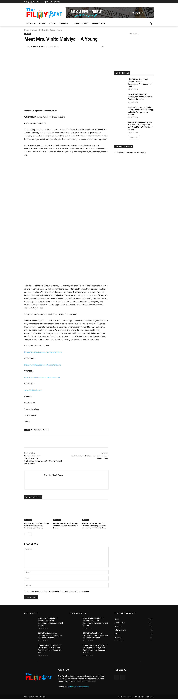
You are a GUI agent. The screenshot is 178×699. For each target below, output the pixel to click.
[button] (151, 23)
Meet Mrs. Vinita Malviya (39, 430)
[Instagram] (152, 1)
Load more (133, 137)
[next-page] (29, 533)
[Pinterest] (52, 52)
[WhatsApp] (58, 52)
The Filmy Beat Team (36, 46)
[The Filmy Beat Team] (25, 46)
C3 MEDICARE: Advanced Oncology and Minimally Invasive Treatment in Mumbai (65, 526)
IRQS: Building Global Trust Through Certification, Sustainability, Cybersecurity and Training (36, 526)
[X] (47, 52)
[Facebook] (148, 1)
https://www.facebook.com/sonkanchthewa (42, 365)
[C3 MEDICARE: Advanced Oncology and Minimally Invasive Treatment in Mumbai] (66, 511)
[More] (64, 52)
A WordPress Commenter (123, 153)
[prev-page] (25, 533)
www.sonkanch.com (32, 390)
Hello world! (141, 153)
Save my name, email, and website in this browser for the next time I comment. (58, 591)
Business (34, 30)
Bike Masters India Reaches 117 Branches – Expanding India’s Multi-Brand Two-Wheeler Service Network (95, 526)
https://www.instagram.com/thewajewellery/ (43, 352)
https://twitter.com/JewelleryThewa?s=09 (42, 377)
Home (26, 30)
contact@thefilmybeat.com (78, 687)
